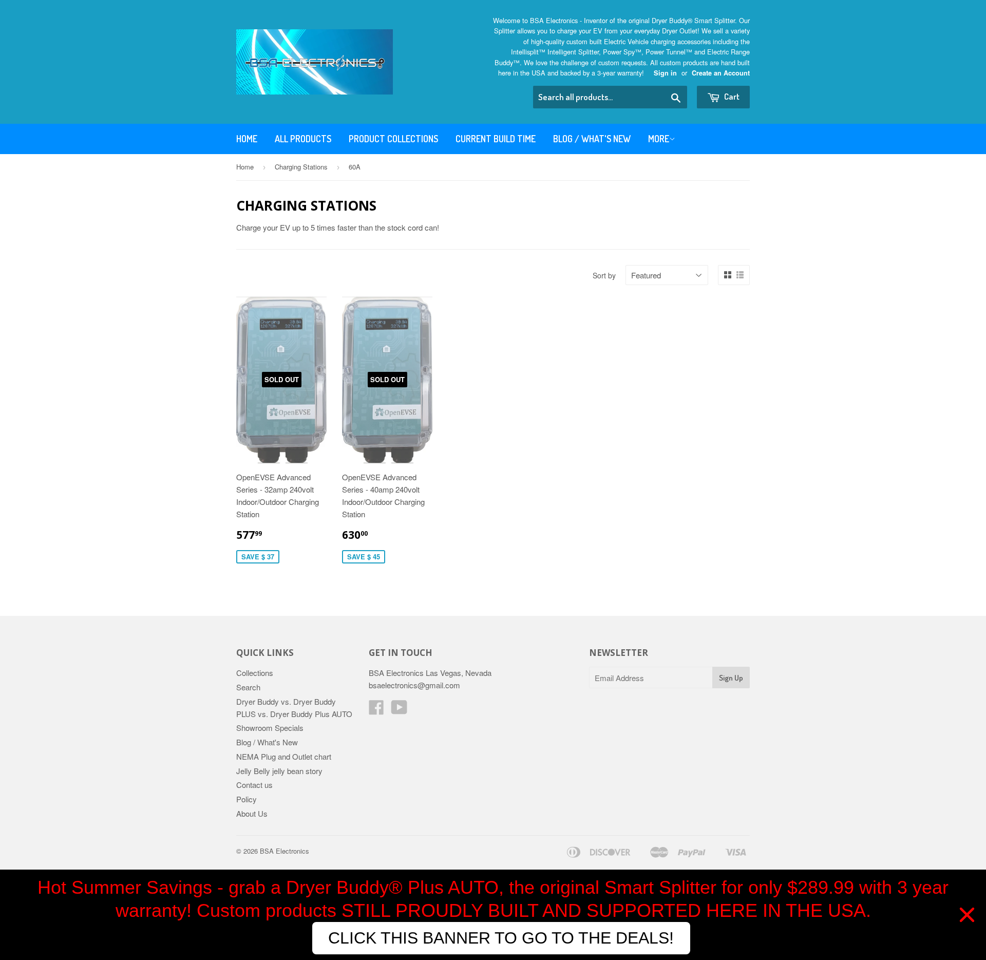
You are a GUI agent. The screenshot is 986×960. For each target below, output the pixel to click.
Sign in (665, 73)
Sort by (604, 275)
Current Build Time (496, 138)
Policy (246, 799)
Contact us (254, 784)
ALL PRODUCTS (303, 138)
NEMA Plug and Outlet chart (283, 756)
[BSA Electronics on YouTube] (399, 710)
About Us (252, 813)
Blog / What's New (592, 138)
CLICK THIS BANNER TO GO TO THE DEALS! (501, 938)
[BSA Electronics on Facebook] (376, 710)
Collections (254, 672)
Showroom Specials (270, 727)
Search (248, 687)
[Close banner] (967, 915)
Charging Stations (301, 167)
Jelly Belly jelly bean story (279, 770)
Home (246, 138)
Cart (731, 96)
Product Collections (393, 138)
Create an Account (721, 73)
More (658, 138)
